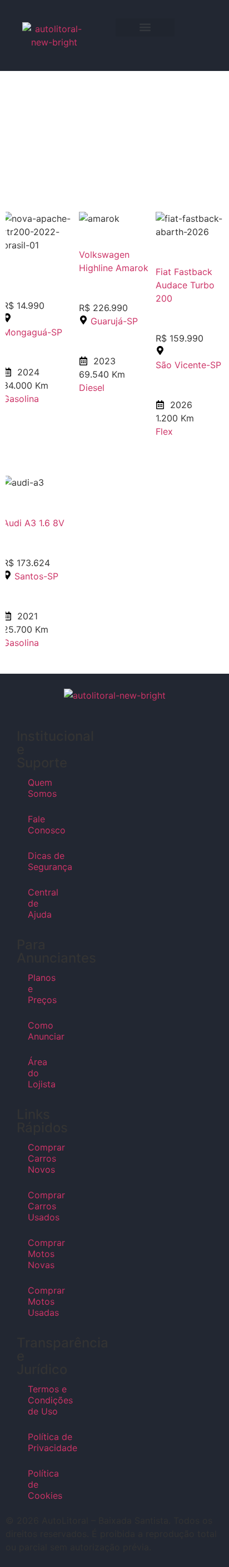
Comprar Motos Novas (42, 1253)
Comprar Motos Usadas (42, 1301)
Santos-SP (36, 576)
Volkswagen (104, 254)
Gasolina (21, 398)
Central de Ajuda (42, 903)
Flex (164, 431)
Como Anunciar (42, 1031)
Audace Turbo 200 (185, 291)
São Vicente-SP (188, 364)
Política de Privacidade (42, 1442)
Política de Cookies (42, 1484)
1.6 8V (51, 522)
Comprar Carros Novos (42, 1158)
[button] (145, 27)
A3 (30, 522)
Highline (96, 267)
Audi (12, 522)
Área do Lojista (42, 1073)
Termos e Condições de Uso (42, 1400)
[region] (114, 129)
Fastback (193, 271)
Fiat (163, 271)
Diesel (91, 387)
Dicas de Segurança (42, 861)
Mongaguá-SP (32, 332)
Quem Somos (42, 788)
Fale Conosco (42, 824)
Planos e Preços (42, 988)
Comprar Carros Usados (42, 1206)
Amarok (132, 267)
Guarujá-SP (114, 321)
